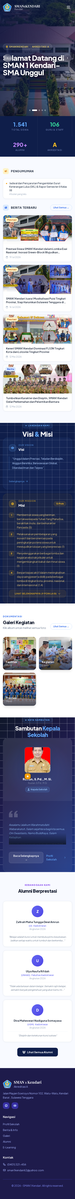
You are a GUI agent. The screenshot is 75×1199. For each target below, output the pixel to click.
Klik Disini (14, 81)
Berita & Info (10, 1130)
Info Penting (45, 81)
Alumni (7, 1141)
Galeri (6, 1135)
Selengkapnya (16, 481)
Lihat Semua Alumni (40, 1052)
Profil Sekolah (51, 857)
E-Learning (9, 1147)
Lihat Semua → (61, 207)
